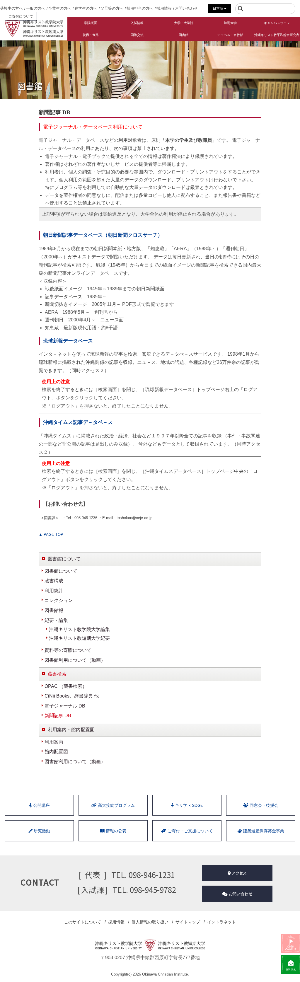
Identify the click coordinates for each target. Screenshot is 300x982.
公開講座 (41, 805)
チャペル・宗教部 (230, 35)
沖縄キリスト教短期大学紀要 (79, 638)
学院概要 (90, 23)
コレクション (59, 600)
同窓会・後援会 (263, 805)
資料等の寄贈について (68, 650)
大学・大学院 (183, 23)
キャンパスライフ (277, 23)
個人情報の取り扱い (150, 922)
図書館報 (54, 610)
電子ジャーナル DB (65, 705)
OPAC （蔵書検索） (66, 686)
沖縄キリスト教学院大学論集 (79, 629)
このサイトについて (82, 922)
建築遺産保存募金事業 (263, 830)
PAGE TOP (51, 534)
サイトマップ (187, 922)
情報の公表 (115, 830)
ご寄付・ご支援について (189, 830)
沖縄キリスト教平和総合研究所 (276, 35)
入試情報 (137, 23)
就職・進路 (91, 35)
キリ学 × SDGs (188, 805)
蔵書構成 (54, 580)
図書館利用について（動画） (75, 660)
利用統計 (54, 590)
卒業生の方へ (59, 8)
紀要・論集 (56, 620)
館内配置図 (56, 751)
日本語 (218, 8)
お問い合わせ (186, 8)
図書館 (183, 35)
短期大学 (230, 23)
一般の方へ (35, 8)
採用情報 (164, 8)
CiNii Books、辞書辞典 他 (72, 695)
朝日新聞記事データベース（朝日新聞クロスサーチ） (103, 235)
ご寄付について (20, 16)
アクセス (239, 873)
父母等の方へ (111, 8)
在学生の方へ (85, 8)
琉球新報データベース (68, 341)
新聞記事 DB (58, 715)
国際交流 (137, 35)
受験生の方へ (11, 8)
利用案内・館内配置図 (71, 729)
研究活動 (41, 830)
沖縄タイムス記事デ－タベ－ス (78, 422)
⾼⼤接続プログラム (116, 805)
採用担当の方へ (140, 8)
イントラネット (221, 922)
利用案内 (54, 741)
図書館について (61, 571)
